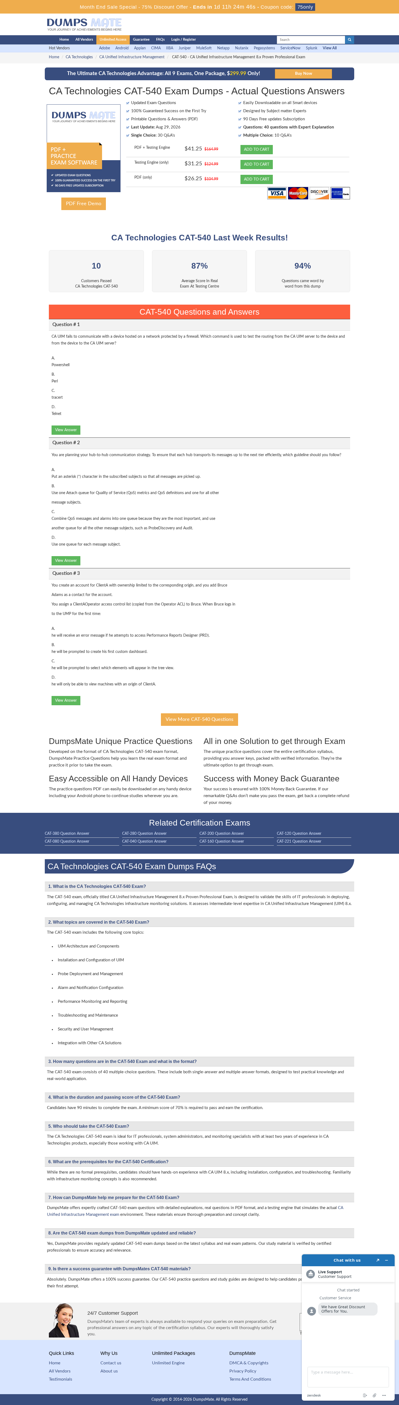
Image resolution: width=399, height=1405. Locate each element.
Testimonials (60, 1379)
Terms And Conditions (250, 1379)
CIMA (156, 48)
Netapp (223, 48)
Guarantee (141, 39)
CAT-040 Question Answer (144, 841)
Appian (140, 48)
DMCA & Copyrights (248, 1363)
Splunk (311, 48)
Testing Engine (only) (151, 163)
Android (122, 48)
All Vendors (84, 39)
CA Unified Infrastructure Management (131, 57)
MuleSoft (204, 48)
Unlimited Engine (168, 1363)
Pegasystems (264, 48)
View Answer (66, 430)
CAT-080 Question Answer (67, 841)
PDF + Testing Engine (152, 148)
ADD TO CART (256, 150)
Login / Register (183, 39)
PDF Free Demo (83, 203)
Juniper (185, 48)
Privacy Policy (242, 1371)
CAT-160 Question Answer (221, 841)
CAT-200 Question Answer (221, 834)
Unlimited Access (113, 39)
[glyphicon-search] (349, 40)
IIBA (169, 48)
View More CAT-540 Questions (199, 719)
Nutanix (241, 48)
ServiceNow (290, 48)
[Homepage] (41, 39)
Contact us (110, 1363)
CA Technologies (79, 57)
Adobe (104, 48)
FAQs (160, 39)
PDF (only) (143, 177)
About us (109, 1371)
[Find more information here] (348, 1327)
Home (64, 39)
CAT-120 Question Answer (299, 834)
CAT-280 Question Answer (144, 834)
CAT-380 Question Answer (67, 834)
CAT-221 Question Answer (299, 841)
